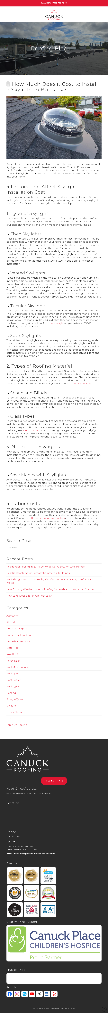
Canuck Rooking (82, 383)
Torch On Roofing (16, 725)
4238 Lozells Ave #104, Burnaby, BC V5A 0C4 (28, 793)
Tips (8, 718)
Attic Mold (12, 622)
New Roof (12, 654)
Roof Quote (13, 673)
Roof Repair (13, 680)
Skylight (11, 705)
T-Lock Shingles (15, 712)
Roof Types (12, 686)
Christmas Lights (16, 628)
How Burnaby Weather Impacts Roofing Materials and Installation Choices (50, 589)
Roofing (11, 693)
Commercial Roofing (18, 635)
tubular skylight (54, 323)
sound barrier (31, 430)
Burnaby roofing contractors (48, 518)
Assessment (13, 615)
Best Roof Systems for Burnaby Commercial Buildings (38, 573)
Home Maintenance (18, 641)
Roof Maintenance (17, 667)
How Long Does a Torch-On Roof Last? (29, 595)
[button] (98, 15)
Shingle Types (14, 699)
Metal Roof (12, 648)
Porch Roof (13, 660)
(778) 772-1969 (59, 3)
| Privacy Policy (68, 1008)
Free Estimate (54, 781)
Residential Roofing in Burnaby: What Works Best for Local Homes (45, 566)
